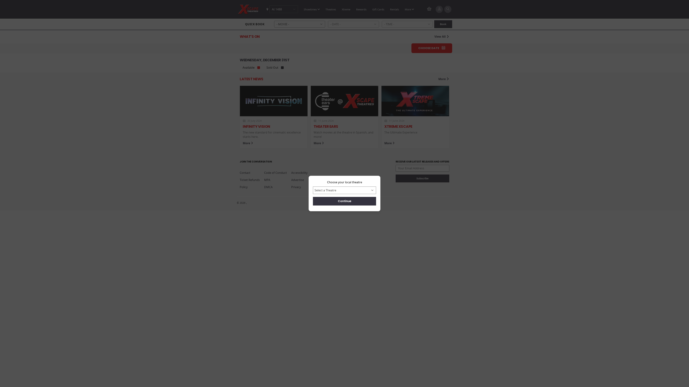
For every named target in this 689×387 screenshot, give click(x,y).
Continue (344, 201)
